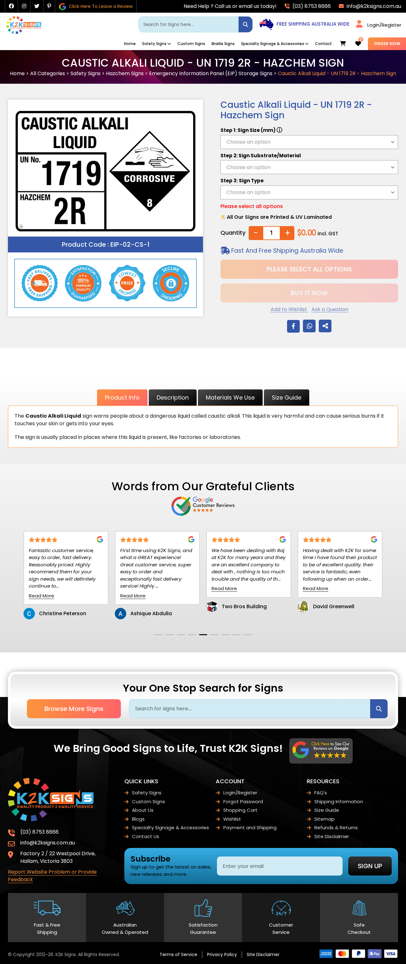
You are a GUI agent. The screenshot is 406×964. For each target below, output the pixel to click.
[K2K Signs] (23, 32)
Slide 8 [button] (236, 634)
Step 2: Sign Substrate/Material (260, 155)
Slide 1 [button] (159, 634)
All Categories (47, 73)
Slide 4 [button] (192, 634)
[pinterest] (49, 6)
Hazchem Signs (125, 73)
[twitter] (36, 6)
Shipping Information (338, 801)
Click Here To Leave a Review (100, 6)
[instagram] (24, 6)
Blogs (138, 819)
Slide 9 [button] (248, 634)
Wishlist (232, 819)
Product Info (122, 397)
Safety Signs (154, 43)
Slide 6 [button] (214, 634)
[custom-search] (245, 24)
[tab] (159, 634)
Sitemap (324, 819)
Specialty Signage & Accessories (272, 43)
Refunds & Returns (336, 827)
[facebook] (11, 6)
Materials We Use (230, 397)
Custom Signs (191, 43)
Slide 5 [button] (203, 634)
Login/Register (384, 25)
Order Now (387, 44)
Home (130, 43)
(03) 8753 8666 (311, 6)
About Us (143, 810)
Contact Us (145, 836)
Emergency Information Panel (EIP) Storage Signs (210, 73)
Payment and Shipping (250, 827)
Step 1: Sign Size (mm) (251, 130)
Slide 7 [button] (225, 634)
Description (173, 397)
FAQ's (320, 792)
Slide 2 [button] (170, 634)
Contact (323, 43)
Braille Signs (223, 43)
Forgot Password (243, 801)
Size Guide (286, 397)
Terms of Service (178, 954)
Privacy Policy (222, 954)
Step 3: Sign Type (242, 180)
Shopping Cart (240, 810)
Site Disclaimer (331, 836)
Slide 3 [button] (181, 634)
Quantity (233, 233)
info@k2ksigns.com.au (373, 6)
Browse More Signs (73, 708)
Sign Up (370, 866)
